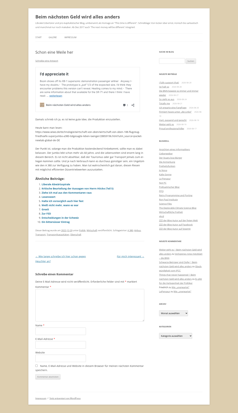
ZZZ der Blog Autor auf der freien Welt (178, 220)
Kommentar (43, 287)
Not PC (162, 182)
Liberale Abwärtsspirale (56, 184)
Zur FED (46, 213)
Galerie (53, 37)
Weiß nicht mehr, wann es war (60, 205)
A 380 (130, 230)
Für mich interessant (130, 256)
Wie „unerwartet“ (180, 287)
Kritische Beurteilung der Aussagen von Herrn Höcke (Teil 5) (78, 188)
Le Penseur (165, 178)
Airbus (137, 230)
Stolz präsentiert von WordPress (65, 398)
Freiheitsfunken (167, 166)
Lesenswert (48, 196)
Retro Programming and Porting (175, 195)
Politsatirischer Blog (169, 187)
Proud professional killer (171, 128)
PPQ (161, 191)
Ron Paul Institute (168, 199)
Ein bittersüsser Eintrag (56, 222)
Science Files (165, 203)
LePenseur (164, 291)
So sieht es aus (166, 99)
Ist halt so (164, 86)
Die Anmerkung (167, 161)
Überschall (75, 234)
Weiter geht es (166, 124)
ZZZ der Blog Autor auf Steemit (175, 228)
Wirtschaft (92, 230)
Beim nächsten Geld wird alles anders (77, 17)
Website (40, 352)
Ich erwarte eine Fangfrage (172, 107)
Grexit (45, 209)
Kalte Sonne (165, 174)
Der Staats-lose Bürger (170, 157)
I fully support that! (169, 82)
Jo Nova (163, 170)
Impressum (70, 37)
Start (38, 37)
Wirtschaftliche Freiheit (171, 212)
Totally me (164, 103)
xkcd (161, 216)
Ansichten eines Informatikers (174, 149)
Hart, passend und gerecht (173, 120)
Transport (40, 234)
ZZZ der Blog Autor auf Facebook (176, 224)
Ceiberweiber (166, 153)
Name (39, 325)
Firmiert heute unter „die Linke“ (175, 111)
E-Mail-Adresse (45, 339)
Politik (82, 230)
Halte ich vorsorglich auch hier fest (62, 201)
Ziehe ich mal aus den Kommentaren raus (67, 192)
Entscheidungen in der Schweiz (60, 217)
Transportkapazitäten (58, 234)
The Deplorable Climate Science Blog (177, 207)
